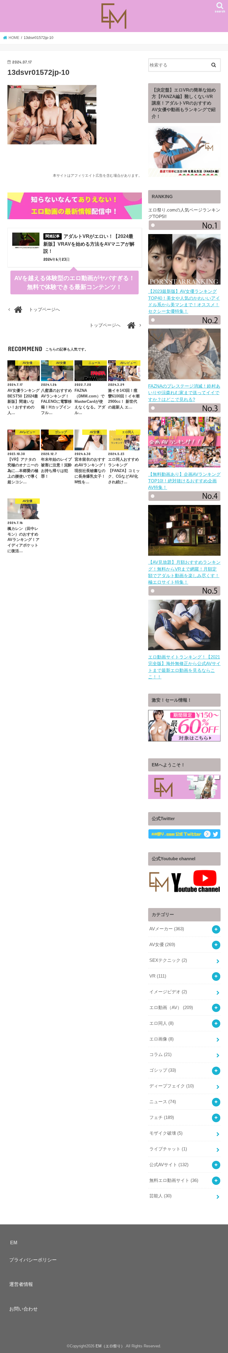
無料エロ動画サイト (173, 1180)
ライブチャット (168, 1149)
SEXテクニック (168, 960)
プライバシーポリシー (33, 1259)
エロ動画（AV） (171, 1007)
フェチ (161, 1117)
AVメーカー (166, 928)
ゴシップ (162, 1070)
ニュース (162, 1101)
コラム (160, 1054)
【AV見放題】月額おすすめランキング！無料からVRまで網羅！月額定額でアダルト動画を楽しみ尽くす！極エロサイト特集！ (184, 572)
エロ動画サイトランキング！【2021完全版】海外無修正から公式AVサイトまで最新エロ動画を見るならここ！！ (184, 667)
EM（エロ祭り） (110, 1346)
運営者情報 (21, 1284)
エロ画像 (161, 1039)
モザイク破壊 (166, 1133)
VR (157, 976)
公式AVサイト (169, 1164)
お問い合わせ (23, 1308)
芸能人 (160, 1195)
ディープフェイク (171, 1086)
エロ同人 (161, 1023)
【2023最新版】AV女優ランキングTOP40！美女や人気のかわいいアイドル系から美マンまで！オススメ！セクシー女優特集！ (184, 301)
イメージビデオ (168, 991)
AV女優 (162, 944)
